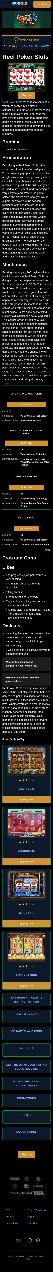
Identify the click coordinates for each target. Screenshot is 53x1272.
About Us (10, 1216)
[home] (21, 6)
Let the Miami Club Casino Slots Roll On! (26, 1066)
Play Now (42, 4)
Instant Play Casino (26, 1031)
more (48, 549)
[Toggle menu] (5, 4)
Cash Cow (26, 788)
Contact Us (33, 1223)
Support (26, 1047)
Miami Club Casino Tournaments (27, 1083)
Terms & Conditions (37, 1210)
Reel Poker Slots (26, 46)
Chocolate (26, 850)
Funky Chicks (26, 975)
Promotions (26, 1098)
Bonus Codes (26, 1131)
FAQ (8, 1210)
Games (26, 1114)
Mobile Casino (26, 1014)
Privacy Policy (12, 1223)
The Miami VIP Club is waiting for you (26, 999)
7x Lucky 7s (26, 912)
